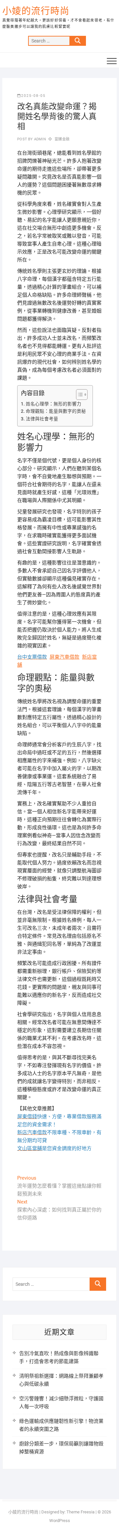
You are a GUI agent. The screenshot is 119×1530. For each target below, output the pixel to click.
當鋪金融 (62, 139)
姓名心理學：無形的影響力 (53, 403)
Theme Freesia (80, 1511)
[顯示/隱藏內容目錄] (78, 394)
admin (39, 139)
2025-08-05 (33, 96)
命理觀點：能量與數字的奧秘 (56, 411)
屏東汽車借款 (64, 657)
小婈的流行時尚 (35, 11)
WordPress (59, 1520)
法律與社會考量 (42, 418)
